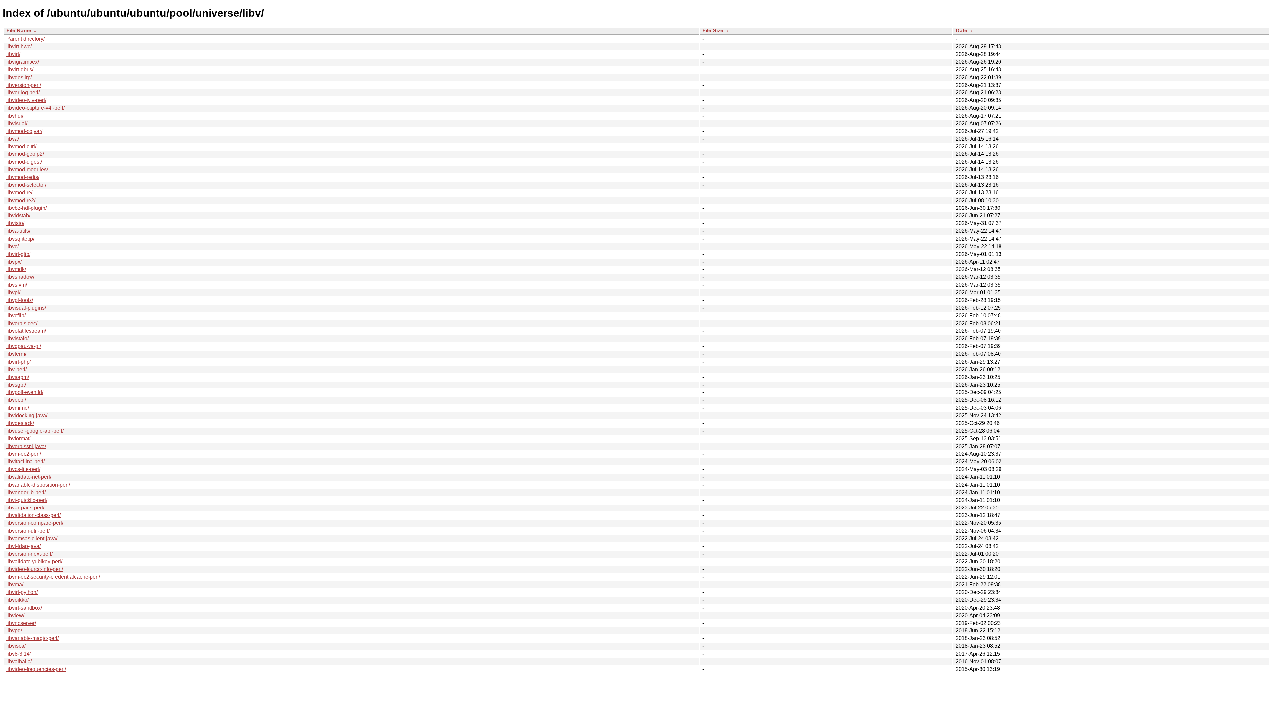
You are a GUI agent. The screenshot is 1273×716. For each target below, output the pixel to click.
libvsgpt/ (16, 385)
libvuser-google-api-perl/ (35, 431)
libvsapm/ (17, 377)
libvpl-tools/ (19, 300)
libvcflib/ (16, 315)
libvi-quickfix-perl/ (26, 500)
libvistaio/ (17, 338)
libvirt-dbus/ (19, 69)
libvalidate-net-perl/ (28, 477)
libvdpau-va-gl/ (23, 346)
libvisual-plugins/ (26, 308)
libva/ (12, 139)
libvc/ (12, 246)
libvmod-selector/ (26, 185)
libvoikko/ (17, 600)
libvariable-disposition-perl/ (38, 485)
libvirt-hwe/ (19, 46)
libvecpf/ (16, 400)
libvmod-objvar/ (24, 131)
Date (961, 30)
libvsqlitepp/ (20, 239)
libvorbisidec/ (21, 323)
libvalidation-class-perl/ (33, 515)
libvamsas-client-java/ (31, 538)
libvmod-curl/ (21, 146)
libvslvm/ (16, 285)
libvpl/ (13, 292)
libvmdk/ (16, 269)
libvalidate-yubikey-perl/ (34, 561)
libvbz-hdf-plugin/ (26, 208)
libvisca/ (16, 646)
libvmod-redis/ (22, 177)
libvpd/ (14, 630)
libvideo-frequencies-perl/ (36, 669)
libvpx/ (14, 262)
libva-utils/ (18, 231)
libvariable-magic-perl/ (32, 638)
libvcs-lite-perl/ (23, 469)
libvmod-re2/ (20, 200)
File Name (18, 30)
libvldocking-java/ (26, 415)
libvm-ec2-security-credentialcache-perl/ (53, 577)
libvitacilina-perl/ (25, 461)
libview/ (15, 615)
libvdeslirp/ (19, 77)
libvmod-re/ (19, 192)
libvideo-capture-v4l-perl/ (35, 108)
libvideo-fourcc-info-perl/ (34, 569)
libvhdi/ (14, 116)
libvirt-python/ (22, 592)
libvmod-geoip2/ (25, 154)
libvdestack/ (20, 423)
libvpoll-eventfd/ (24, 392)
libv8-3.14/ (18, 654)
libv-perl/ (16, 369)
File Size (712, 30)
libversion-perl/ (23, 85)
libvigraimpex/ (22, 62)
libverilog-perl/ (23, 92)
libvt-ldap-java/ (23, 546)
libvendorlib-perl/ (26, 492)
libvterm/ (16, 354)
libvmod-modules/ (27, 169)
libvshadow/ (20, 277)
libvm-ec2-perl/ (23, 454)
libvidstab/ (18, 215)
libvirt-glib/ (18, 254)
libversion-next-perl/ (29, 554)
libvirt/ (13, 54)
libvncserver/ (21, 623)
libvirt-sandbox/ (24, 608)
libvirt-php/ (18, 362)
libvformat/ (18, 438)
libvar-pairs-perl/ (25, 507)
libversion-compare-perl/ (34, 523)
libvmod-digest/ (24, 162)
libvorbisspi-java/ (26, 446)
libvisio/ (15, 223)
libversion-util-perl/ (28, 531)
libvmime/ (17, 408)
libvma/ (14, 584)
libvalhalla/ (19, 661)
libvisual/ (16, 123)
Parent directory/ (25, 39)
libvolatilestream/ (26, 331)
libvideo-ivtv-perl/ (26, 100)
